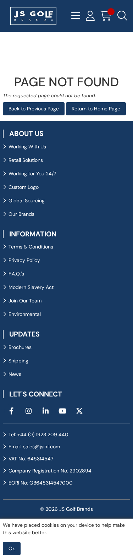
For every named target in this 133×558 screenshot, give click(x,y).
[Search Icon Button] (122, 16)
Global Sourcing (27, 200)
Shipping (18, 360)
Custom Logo (24, 187)
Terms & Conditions (31, 247)
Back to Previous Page (34, 108)
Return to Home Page (96, 108)
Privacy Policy (24, 260)
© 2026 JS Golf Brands (66, 509)
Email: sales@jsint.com (34, 446)
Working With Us (27, 146)
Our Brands (21, 214)
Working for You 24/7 (32, 173)
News (15, 374)
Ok (12, 548)
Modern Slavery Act (31, 287)
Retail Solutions (26, 160)
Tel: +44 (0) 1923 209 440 (38, 434)
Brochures (20, 347)
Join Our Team (25, 300)
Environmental (25, 314)
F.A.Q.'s (16, 273)
